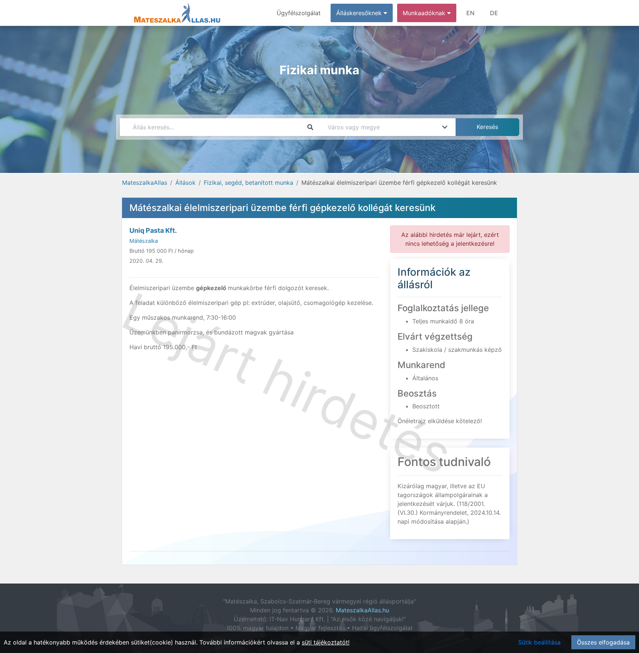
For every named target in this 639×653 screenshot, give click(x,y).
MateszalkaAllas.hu (362, 610)
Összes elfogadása (603, 642)
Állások (185, 182)
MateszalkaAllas (144, 182)
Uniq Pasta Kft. (153, 230)
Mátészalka (143, 241)
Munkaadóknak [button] (425, 13)
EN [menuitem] (470, 13)
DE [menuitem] (494, 13)
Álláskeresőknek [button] (359, 13)
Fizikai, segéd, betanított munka (248, 182)
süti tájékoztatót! (325, 642)
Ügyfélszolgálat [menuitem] (299, 13)
